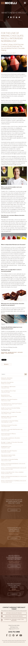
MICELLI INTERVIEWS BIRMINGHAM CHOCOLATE (13, 468)
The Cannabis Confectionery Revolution (10, 438)
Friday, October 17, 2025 (6, 413)
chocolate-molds (9, 353)
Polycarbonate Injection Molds (8, 455)
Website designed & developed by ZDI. (17, 642)
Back (6, 364)
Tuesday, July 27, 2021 (5, 477)
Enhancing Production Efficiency (8, 433)
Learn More (14, 510)
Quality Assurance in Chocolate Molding (10, 408)
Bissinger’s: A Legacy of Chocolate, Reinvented (12, 442)
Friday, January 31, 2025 (6, 460)
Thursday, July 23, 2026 (6, 379)
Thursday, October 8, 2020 (6, 482)
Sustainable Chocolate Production (9, 450)
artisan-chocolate (12, 352)
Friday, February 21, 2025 (6, 456)
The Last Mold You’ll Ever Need (8, 390)
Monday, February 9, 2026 (6, 396)
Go (25, 374)
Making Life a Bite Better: (7, 378)
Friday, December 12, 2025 (6, 405)
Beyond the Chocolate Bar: (7, 382)
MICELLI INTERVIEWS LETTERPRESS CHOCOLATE (13, 480)
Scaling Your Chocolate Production (9, 399)
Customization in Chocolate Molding (9, 420)
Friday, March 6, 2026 (5, 392)
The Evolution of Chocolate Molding (9, 459)
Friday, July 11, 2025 (5, 430)
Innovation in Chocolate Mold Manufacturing (11, 429)
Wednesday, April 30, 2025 (6, 443)
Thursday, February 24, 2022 (7, 469)
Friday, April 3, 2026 (5, 387)
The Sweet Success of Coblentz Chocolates (11, 412)
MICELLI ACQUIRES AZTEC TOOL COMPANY (12, 472)
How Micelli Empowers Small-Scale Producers (11, 403)
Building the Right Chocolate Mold (9, 416)
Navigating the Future (6, 446)
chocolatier (4, 352)
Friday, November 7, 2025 (6, 409)
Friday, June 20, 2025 (5, 435)
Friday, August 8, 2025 (5, 426)
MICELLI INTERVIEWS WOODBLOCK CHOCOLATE (14, 476)
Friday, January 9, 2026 (5, 400)
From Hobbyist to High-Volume (8, 386)
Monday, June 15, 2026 (5, 383)
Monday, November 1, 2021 (6, 473)
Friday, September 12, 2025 (6, 422)
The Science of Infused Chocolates (9, 425)
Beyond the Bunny (5, 395)
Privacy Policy (5, 640)
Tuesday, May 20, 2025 (5, 439)
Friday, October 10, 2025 (6, 417)
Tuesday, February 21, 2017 (8, 53)
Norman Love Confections (17, 144)
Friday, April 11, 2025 (5, 447)
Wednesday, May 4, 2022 (6, 465)
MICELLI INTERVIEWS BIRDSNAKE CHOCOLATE (13, 463)
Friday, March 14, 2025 (5, 452)
